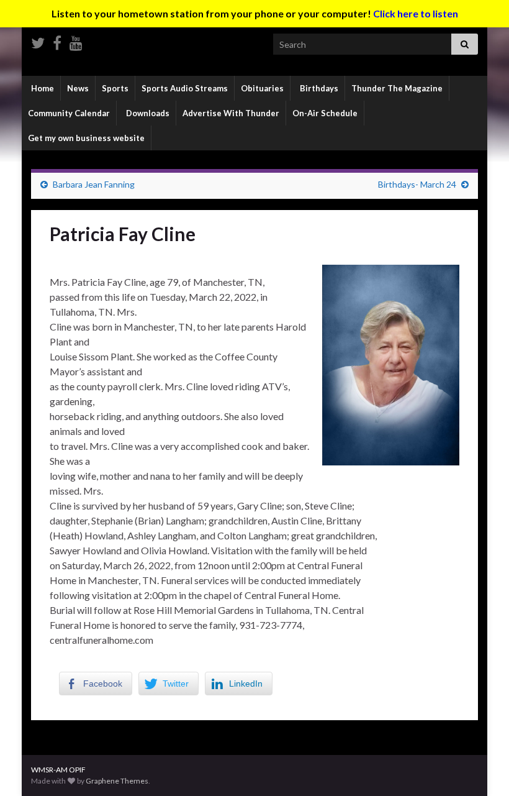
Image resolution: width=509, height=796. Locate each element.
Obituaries (262, 88)
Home (41, 88)
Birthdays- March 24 (417, 184)
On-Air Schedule (325, 113)
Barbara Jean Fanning (94, 184)
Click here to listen (415, 13)
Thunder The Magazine (397, 88)
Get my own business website (86, 138)
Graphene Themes (117, 780)
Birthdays (318, 88)
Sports (115, 88)
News (78, 88)
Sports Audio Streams (185, 88)
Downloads (146, 113)
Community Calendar (69, 113)
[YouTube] (76, 41)
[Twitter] (38, 41)
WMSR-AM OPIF (58, 769)
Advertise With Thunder (230, 113)
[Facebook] (57, 41)
